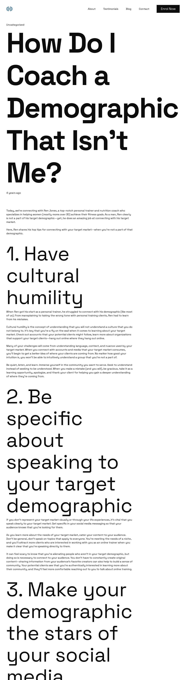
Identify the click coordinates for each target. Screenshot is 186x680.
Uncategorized (15, 24)
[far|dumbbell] (10, 9)
